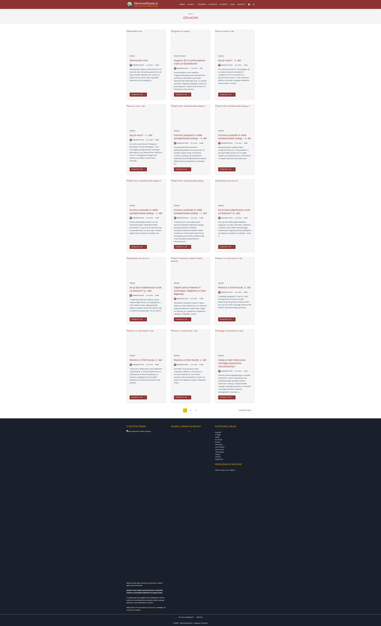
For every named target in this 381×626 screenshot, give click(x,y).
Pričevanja (219, 444)
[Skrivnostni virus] (146, 41)
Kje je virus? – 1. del (141, 135)
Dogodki (218, 432)
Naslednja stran (245, 410)
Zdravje (132, 56)
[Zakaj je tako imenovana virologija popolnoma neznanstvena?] (234, 341)
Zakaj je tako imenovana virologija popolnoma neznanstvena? (231, 363)
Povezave (213, 4)
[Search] (253, 4)
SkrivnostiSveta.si (146, 3)
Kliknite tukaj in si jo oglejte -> (226, 470)
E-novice (224, 4)
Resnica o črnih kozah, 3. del (234, 287)
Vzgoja (217, 454)
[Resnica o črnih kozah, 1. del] (190, 341)
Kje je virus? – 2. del (229, 60)
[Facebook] (249, 4)
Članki (190, 4)
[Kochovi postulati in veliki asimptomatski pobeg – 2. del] (146, 190)
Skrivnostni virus (139, 60)
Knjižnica (202, 4)
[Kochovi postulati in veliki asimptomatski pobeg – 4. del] (190, 116)
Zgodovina (219, 459)
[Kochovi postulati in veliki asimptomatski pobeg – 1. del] (190, 190)
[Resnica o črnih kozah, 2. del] (146, 341)
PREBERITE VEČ (138, 95)
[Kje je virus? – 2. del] (234, 41)
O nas (232, 4)
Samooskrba (219, 447)
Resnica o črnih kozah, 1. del (190, 360)
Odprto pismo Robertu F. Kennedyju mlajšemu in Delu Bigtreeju (190, 290)
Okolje (217, 437)
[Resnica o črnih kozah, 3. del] (234, 268)
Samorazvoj (219, 449)
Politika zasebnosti (186, 617)
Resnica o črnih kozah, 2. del (146, 360)
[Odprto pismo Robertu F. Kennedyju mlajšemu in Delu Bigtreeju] (190, 268)
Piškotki (199, 617)
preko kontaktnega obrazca (144, 607)
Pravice (176, 56)
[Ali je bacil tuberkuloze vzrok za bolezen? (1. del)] (146, 268)
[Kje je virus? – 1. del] (146, 116)
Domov (182, 4)
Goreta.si (204, 623)
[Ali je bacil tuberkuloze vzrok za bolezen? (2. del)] (234, 190)
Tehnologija (219, 452)
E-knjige (218, 435)
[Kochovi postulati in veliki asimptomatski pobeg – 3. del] (234, 116)
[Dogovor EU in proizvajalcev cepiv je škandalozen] (190, 41)
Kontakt (241, 4)
